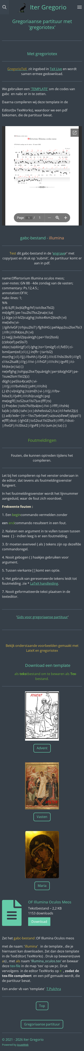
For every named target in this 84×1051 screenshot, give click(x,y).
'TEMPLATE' (39, 89)
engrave (59, 253)
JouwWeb (23, 1045)
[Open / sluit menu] (79, 7)
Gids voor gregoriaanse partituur (42, 617)
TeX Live (56, 69)
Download (39, 921)
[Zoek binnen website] (4, 7)
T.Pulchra (53, 989)
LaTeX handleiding (44, 583)
